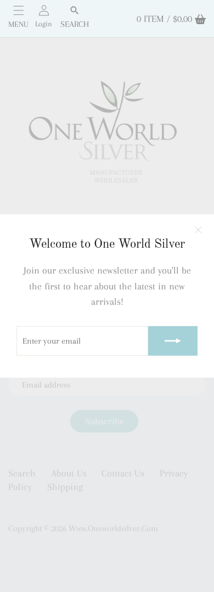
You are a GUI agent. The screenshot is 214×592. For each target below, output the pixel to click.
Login (43, 24)
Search (74, 24)
